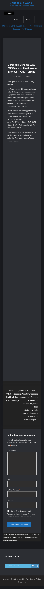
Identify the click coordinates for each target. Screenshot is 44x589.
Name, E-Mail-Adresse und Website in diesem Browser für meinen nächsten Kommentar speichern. (21, 514)
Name (10, 479)
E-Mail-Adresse (13, 490)
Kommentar (12, 450)
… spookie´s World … (22, 2)
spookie (27, 76)
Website (10, 500)
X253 (28, 19)
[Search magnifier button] (37, 566)
